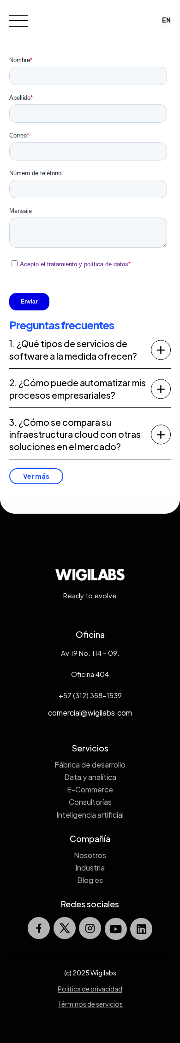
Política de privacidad (90, 989)
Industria (90, 867)
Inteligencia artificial (90, 815)
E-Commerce (90, 789)
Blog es (90, 880)
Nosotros (90, 855)
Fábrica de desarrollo (90, 764)
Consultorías (90, 802)
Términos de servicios (90, 1004)
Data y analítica (90, 777)
